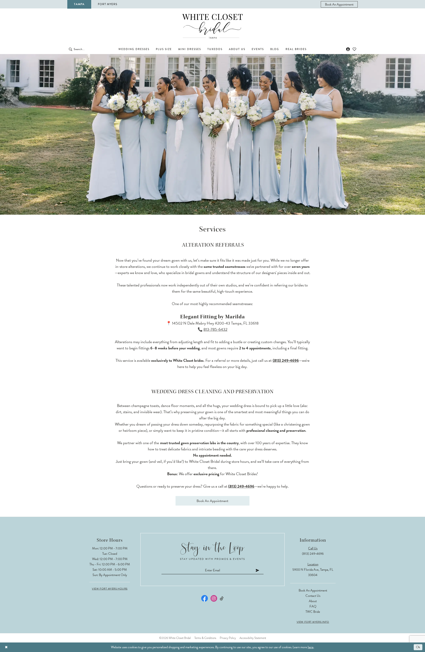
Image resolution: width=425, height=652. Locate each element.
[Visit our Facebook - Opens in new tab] (204, 598)
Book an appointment (212, 501)
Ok (418, 647)
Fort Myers (107, 4)
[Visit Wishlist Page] (354, 49)
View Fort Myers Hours (110, 589)
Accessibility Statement (253, 638)
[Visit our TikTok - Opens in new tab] (222, 598)
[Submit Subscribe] (258, 570)
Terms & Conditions (205, 638)
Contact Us (312, 595)
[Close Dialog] (6, 647)
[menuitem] (339, 4)
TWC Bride (312, 611)
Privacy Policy (228, 638)
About (313, 601)
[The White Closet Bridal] (212, 26)
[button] (348, 49)
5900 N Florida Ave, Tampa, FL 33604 (312, 572)
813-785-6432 (215, 329)
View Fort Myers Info (313, 622)
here (310, 647)
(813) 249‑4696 (286, 360)
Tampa (79, 4)
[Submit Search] (70, 49)
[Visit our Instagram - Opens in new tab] (214, 598)
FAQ (312, 606)
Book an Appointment (313, 590)
